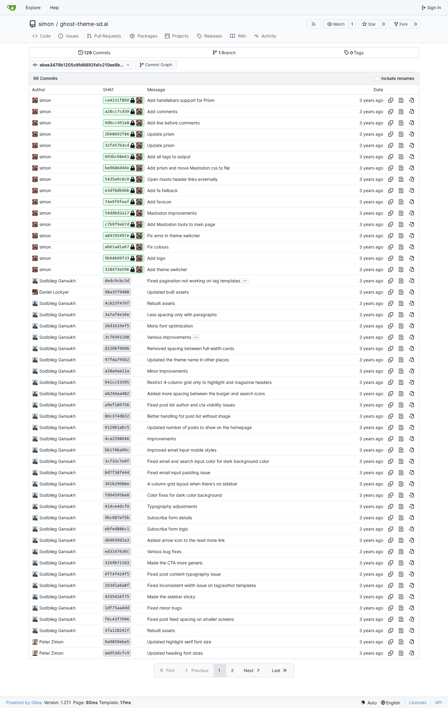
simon (46, 24)
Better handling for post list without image (188, 416)
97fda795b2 (117, 359)
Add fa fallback (162, 190)
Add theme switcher (167, 269)
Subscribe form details (169, 517)
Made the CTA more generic (175, 562)
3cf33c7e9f (117, 461)
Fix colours (158, 246)
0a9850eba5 (117, 641)
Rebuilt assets (161, 303)
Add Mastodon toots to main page (181, 224)
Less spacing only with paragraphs (182, 314)
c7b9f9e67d (117, 224)
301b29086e (117, 483)
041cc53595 (117, 382)
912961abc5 (117, 427)
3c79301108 (117, 337)
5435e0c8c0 (117, 179)
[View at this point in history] (411, 100)
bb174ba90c (117, 450)
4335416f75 (117, 596)
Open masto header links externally (182, 179)
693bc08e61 (117, 156)
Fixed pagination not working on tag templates (193, 280)
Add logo (156, 258)
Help (54, 7)
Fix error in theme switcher (173, 235)
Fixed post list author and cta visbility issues (191, 404)
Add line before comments (173, 122)
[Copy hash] (390, 100)
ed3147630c (117, 551)
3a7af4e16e (117, 314)
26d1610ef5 (117, 326)
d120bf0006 (117, 348)
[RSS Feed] (314, 24)
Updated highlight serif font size (179, 641)
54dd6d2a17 (117, 213)
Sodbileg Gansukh (57, 280)
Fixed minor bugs (164, 607)
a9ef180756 (117, 404)
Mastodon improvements (172, 213)
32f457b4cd (117, 145)
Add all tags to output (168, 156)
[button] (336, 24)
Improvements (161, 438)
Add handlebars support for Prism (181, 100)
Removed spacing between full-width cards (190, 348)
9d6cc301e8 (117, 122)
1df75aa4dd (117, 608)
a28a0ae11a (117, 371)
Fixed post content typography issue (184, 574)
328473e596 (117, 269)
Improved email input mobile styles (181, 449)
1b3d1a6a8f (117, 585)
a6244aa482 (117, 393)
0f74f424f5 (117, 574)
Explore (33, 7)
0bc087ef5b (117, 517)
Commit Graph (158, 64)
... (245, 280)
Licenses (417, 702)
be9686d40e (117, 168)
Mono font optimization (170, 325)
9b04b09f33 (117, 258)
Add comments (162, 111)
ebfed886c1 (117, 529)
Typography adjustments (172, 506)
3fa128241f (117, 630)
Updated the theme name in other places (188, 359)
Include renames (397, 78)
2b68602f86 (117, 134)
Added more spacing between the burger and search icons (206, 393)
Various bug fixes (164, 551)
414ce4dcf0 (117, 506)
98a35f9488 (117, 292)
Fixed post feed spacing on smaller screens (190, 619)
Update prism (160, 134)
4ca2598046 (117, 438)
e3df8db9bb (117, 190)
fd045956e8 (117, 495)
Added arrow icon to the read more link (186, 540)
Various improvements (169, 337)
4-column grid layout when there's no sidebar (192, 483)
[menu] (369, 702)
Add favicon (159, 201)
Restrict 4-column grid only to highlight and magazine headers (209, 382)
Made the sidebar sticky (171, 596)
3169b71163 (117, 562)
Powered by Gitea (24, 702)
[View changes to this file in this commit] (401, 100)
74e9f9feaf (117, 201)
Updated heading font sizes (175, 653)
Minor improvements (167, 371)
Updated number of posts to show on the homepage (199, 427)
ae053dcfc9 (117, 653)
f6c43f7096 (117, 619)
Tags (357, 52)
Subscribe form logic (167, 528)
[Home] (11, 7)
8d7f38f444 (117, 472)
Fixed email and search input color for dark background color (208, 461)
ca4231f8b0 (117, 100)
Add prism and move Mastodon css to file (188, 167)
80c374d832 (117, 416)
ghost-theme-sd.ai (84, 24)
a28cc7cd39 (117, 111)
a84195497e (117, 235)
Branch (227, 52)
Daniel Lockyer (54, 292)
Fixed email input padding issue (178, 472)
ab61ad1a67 (117, 247)
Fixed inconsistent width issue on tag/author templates (201, 585)
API (438, 702)
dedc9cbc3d (117, 280)
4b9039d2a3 (117, 540)
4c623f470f (117, 303)
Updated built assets (168, 292)
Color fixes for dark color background (184, 495)
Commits (97, 52)
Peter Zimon (51, 641)
